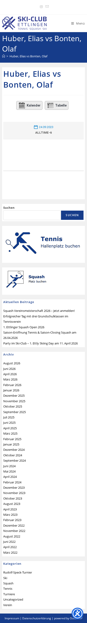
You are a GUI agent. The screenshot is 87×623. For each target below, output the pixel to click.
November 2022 (14, 531)
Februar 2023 (12, 520)
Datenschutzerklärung (36, 618)
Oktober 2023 (12, 498)
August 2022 (11, 536)
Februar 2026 (12, 385)
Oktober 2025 (12, 406)
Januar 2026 (11, 390)
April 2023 (10, 509)
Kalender (34, 105)
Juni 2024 (9, 466)
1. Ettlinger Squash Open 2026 (23, 327)
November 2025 (14, 401)
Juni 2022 (9, 542)
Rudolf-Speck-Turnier (17, 572)
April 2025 (10, 428)
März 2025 (10, 433)
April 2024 (10, 477)
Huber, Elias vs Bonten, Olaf (28, 56)
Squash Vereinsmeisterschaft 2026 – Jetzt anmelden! (39, 311)
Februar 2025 (12, 439)
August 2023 (11, 504)
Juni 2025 (9, 422)
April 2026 (10, 374)
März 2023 (10, 515)
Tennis (7, 588)
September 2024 (14, 460)
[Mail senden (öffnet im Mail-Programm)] (46, 7)
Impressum (12, 618)
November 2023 (14, 493)
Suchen (9, 208)
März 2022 (10, 552)
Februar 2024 (12, 482)
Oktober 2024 (12, 455)
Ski (5, 578)
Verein (7, 605)
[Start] (3, 56)
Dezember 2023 (14, 487)
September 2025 (14, 412)
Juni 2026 (9, 369)
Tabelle (61, 105)
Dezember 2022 (14, 525)
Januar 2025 (11, 444)
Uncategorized (13, 599)
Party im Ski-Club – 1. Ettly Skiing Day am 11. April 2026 (40, 343)
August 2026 (11, 363)
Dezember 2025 (14, 395)
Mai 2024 (9, 471)
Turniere (9, 594)
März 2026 (10, 379)
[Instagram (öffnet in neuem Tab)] (41, 7)
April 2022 (10, 547)
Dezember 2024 (14, 450)
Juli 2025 (8, 417)
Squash (8, 583)
